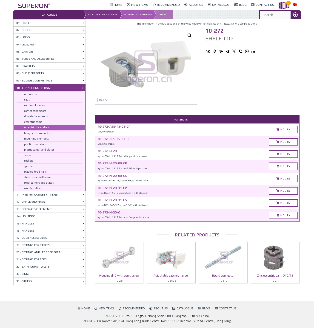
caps (27, 99)
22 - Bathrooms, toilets (33, 266)
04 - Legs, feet (26, 44)
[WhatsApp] (247, 51)
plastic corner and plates (39, 149)
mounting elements (36, 138)
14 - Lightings (25, 216)
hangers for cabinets (36, 133)
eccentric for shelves (138, 14)
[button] (190, 35)
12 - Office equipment (31, 201)
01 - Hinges (23, 23)
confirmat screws (34, 105)
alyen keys (30, 94)
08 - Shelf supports (30, 73)
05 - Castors (25, 51)
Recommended (134, 308)
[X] (234, 51)
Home (85, 308)
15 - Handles (25, 223)
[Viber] (240, 51)
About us (161, 308)
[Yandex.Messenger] (221, 51)
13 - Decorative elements (34, 209)
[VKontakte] (208, 51)
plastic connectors (35, 144)
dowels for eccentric (36, 116)
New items (106, 308)
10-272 (164, 14)
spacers (28, 166)
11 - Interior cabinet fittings (37, 194)
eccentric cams (33, 122)
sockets (28, 160)
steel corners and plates (39, 182)
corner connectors (35, 110)
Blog (206, 308)
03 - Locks (23, 37)
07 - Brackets (25, 66)
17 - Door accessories (31, 237)
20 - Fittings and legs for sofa (38, 252)
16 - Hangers (25, 230)
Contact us (228, 308)
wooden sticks (32, 188)
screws (28, 155)
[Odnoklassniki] (214, 51)
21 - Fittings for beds (31, 259)
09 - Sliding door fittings (34, 80)
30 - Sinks (22, 273)
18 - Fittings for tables (33, 245)
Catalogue (185, 308)
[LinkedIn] (253, 51)
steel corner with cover (38, 177)
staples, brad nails (35, 171)
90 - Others (24, 281)
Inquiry (284, 129)
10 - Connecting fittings (103, 14)
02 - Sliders (24, 30)
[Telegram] (227, 51)
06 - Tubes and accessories (35, 58)
